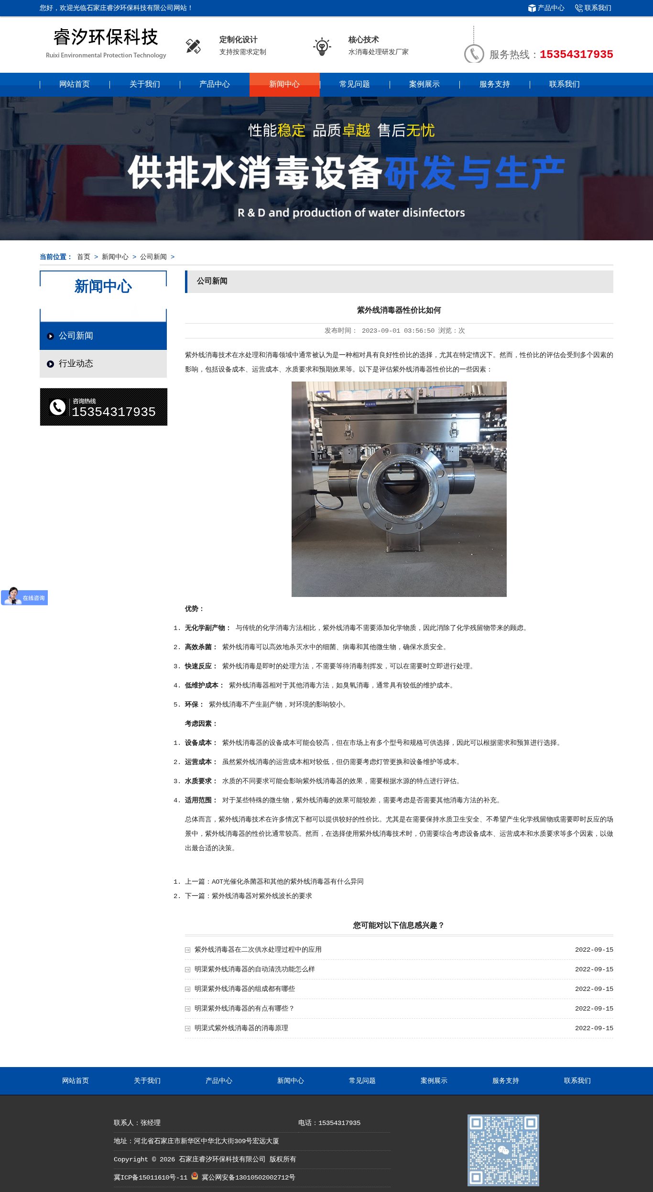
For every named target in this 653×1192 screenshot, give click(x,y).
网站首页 (74, 84)
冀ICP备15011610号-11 (152, 1177)
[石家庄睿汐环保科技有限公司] (106, 59)
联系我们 (598, 8)
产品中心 (551, 8)
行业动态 (76, 364)
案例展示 (424, 84)
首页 (83, 257)
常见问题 (354, 84)
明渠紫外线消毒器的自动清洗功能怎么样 (255, 969)
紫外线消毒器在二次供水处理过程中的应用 (258, 950)
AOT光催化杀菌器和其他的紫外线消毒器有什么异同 (288, 882)
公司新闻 (153, 257)
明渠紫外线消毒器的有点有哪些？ (245, 1008)
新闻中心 (284, 84)
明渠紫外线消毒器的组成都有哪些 (245, 989)
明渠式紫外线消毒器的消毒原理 (241, 1028)
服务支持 (494, 84)
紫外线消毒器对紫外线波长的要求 (262, 896)
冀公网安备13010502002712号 (248, 1177)
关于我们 (145, 84)
